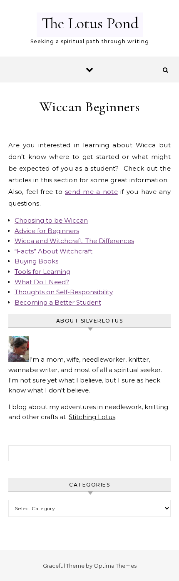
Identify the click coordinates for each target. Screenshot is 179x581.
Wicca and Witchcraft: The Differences (74, 241)
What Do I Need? (42, 282)
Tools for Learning (42, 272)
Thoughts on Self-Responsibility (64, 292)
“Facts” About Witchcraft (53, 251)
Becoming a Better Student (58, 302)
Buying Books (36, 261)
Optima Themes (115, 565)
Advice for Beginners (47, 231)
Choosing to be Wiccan (51, 220)
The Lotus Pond (90, 23)
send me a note (91, 192)
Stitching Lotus (92, 417)
